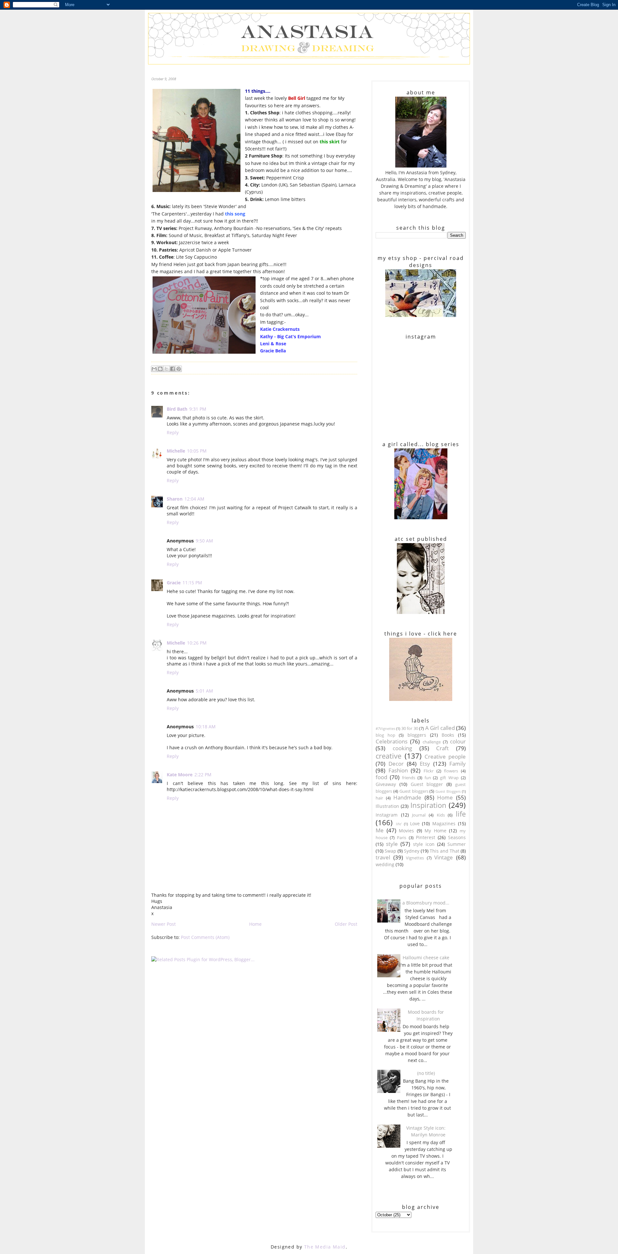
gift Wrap (449, 777)
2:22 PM (202, 774)
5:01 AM (204, 691)
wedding (385, 864)
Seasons (457, 837)
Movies (406, 831)
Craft (442, 748)
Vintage (443, 857)
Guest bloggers (413, 791)
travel (383, 857)
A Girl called (440, 728)
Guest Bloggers (448, 791)
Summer (456, 844)
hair (379, 798)
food (381, 777)
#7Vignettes (385, 728)
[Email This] (154, 369)
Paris (401, 837)
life (461, 814)
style (392, 843)
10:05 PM (197, 451)
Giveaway (386, 784)
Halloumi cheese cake (426, 957)
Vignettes (415, 858)
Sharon (175, 499)
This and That (444, 851)
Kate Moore (179, 774)
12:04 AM (194, 499)
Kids (441, 815)
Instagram (387, 815)
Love (415, 823)
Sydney (411, 851)
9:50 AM (204, 541)
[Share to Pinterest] (178, 369)
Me (380, 830)
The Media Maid (325, 1247)
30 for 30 (409, 728)
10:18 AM (206, 726)
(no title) (426, 1073)
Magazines (443, 823)
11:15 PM (192, 582)
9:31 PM (197, 409)
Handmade (407, 797)
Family (457, 763)
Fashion (398, 770)
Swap (390, 851)
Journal (419, 815)
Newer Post (163, 924)
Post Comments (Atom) (205, 937)
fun (428, 777)
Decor (396, 763)
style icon (424, 844)
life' (399, 823)
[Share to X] (166, 369)
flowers (451, 771)
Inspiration (428, 805)
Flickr (429, 771)
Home (255, 924)
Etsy (425, 763)
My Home (435, 831)
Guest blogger (427, 784)
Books (448, 735)
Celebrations (391, 741)
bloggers (416, 735)
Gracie (174, 582)
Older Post (346, 924)
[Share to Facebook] (172, 369)
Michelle (176, 451)
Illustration (387, 806)
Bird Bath (177, 409)
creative (388, 756)
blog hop (385, 735)
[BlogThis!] (160, 369)
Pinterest (425, 837)
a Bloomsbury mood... (425, 903)
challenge (432, 742)
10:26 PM (197, 643)
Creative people (445, 756)
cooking (402, 748)
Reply (173, 432)
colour (458, 741)
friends (408, 777)
